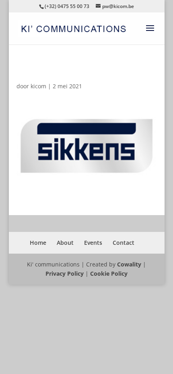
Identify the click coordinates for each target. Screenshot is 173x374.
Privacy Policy (64, 273)
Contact (123, 242)
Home (38, 242)
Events (93, 242)
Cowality (129, 264)
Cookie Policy (109, 273)
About (65, 242)
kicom (38, 86)
